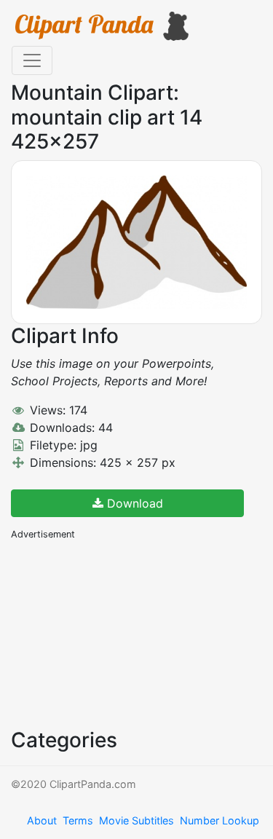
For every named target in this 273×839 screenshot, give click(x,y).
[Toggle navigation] (32, 60)
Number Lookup (219, 820)
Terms (78, 820)
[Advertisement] (120, 633)
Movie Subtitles (136, 820)
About (42, 820)
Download (133, 503)
